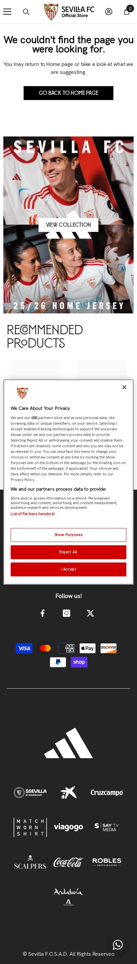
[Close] (124, 387)
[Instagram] (66, 613)
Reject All (68, 552)
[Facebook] (43, 613)
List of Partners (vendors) (33, 513)
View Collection (68, 225)
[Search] (26, 12)
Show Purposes (68, 534)
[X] (90, 613)
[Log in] (108, 11)
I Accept (68, 569)
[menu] (7, 12)
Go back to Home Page (68, 93)
